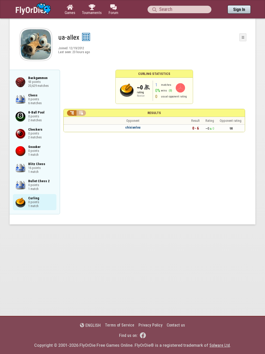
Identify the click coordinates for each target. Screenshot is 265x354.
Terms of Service (119, 325)
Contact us (176, 325)
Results (154, 113)
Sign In (239, 9)
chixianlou (133, 127)
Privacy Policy (150, 325)
